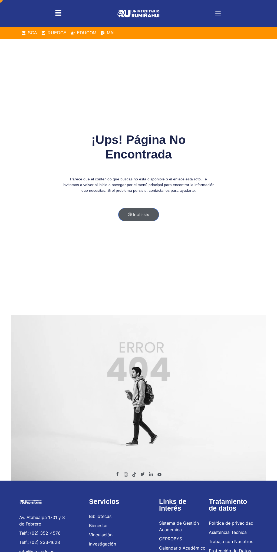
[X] (143, 474)
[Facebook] (118, 474)
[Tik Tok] (134, 474)
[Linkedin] (151, 474)
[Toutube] (160, 474)
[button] (58, 13)
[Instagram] (126, 474)
